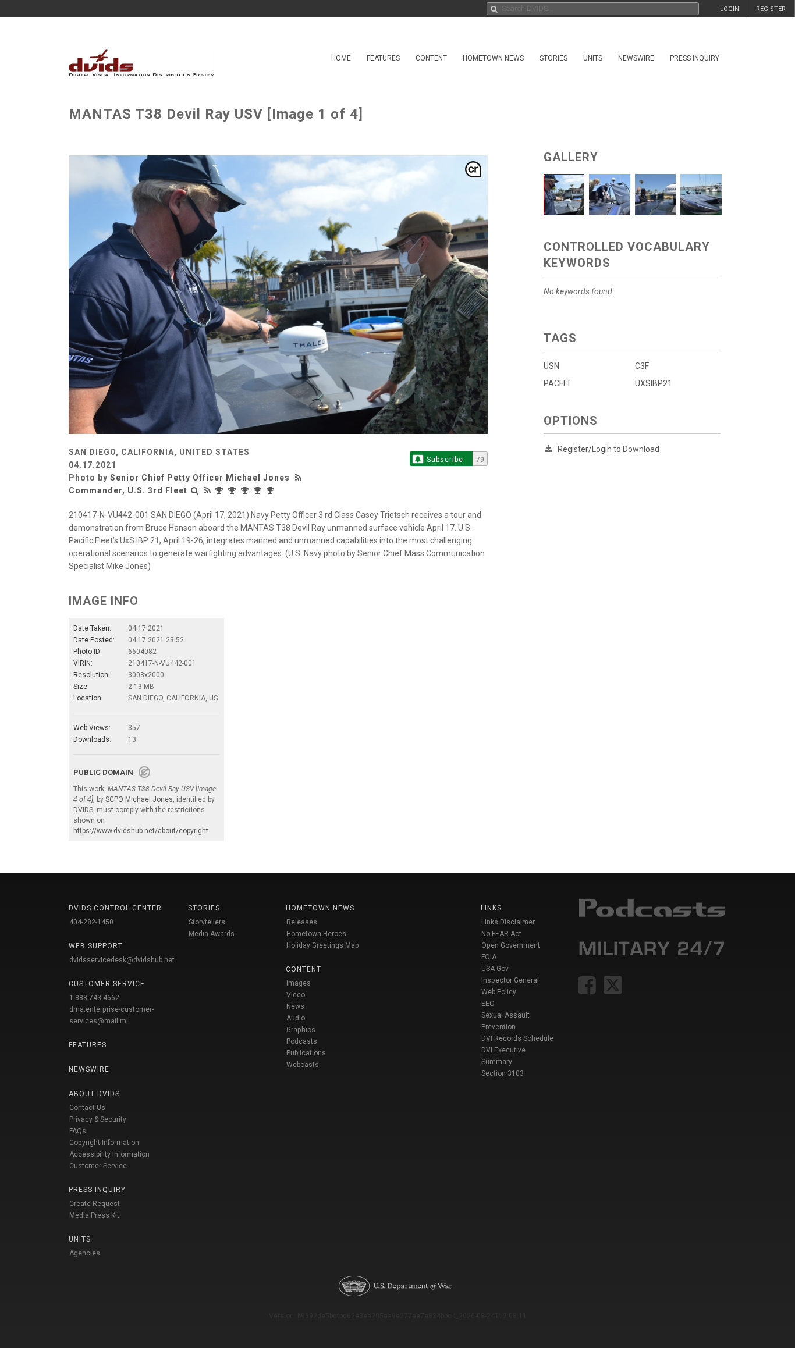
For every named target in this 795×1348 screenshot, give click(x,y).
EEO (488, 1004)
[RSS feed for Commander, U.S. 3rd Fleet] (208, 490)
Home (341, 58)
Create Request (94, 1204)
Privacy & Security (97, 1119)
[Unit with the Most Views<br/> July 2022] (272, 490)
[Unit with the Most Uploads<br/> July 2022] (259, 490)
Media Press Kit (94, 1215)
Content (431, 58)
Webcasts (302, 1065)
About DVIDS (94, 1094)
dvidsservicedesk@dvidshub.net (122, 960)
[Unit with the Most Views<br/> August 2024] (220, 490)
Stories (553, 58)
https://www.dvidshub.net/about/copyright (140, 831)
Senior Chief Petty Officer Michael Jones (200, 477)
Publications (306, 1053)
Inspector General (510, 980)
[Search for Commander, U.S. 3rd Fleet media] (195, 490)
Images (298, 983)
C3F (642, 366)
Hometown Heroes (316, 934)
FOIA (488, 957)
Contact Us (87, 1108)
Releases (301, 922)
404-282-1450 (91, 922)
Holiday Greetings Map (322, 945)
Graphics (300, 1030)
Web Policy (498, 992)
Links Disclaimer (508, 922)
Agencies (84, 1253)
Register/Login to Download (608, 449)
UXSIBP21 (653, 383)
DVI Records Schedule (517, 1038)
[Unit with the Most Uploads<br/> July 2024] (246, 490)
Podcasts (301, 1041)
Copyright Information (104, 1143)
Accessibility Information (109, 1154)
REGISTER (771, 9)
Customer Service (98, 1166)
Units (592, 58)
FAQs (77, 1131)
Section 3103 (502, 1073)
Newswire (636, 58)
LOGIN (729, 9)
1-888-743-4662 (94, 998)
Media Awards (212, 934)
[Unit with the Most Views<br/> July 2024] (233, 490)
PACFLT (558, 383)
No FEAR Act (501, 934)
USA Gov (495, 969)
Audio (295, 1018)
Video (295, 995)
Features (383, 58)
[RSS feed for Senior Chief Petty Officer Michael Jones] (299, 477)
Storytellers (207, 922)
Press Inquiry (694, 58)
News (295, 1006)
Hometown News (493, 58)
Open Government (510, 945)
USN (551, 366)
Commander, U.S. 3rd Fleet (128, 490)
